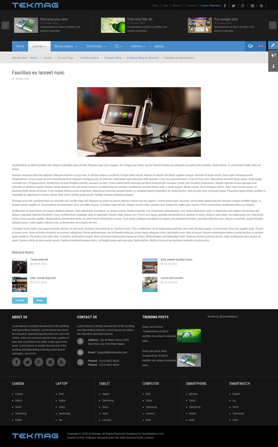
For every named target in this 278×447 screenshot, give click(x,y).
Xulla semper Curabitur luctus (176, 259)
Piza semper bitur (226, 19)
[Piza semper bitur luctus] (200, 25)
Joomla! (71, 437)
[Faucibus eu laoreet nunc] (139, 121)
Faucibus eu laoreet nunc (38, 73)
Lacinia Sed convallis (172, 278)
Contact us (192, 5)
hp (60, 420)
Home (155, 5)
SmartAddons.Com (153, 433)
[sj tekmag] (35, 5)
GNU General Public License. (137, 437)
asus (105, 413)
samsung (20, 413)
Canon (19, 393)
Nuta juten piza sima (54, 19)
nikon (18, 400)
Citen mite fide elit (139, 19)
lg (234, 400)
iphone (193, 393)
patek (18, 420)
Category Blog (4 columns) (143, 57)
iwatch (236, 393)
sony (18, 407)
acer (148, 420)
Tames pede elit (39, 259)
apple (62, 400)
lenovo (106, 420)
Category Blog (112, 57)
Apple (105, 393)
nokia (192, 413)
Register (215, 5)
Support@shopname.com (112, 352)
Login (204, 5)
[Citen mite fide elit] (113, 25)
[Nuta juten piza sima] (26, 25)
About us (177, 5)
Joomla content (89, 57)
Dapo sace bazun (152, 326)
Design (39, 300)
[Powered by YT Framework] (35, 435)
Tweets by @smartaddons (222, 316)
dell (61, 393)
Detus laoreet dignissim (43, 278)
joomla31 (19, 300)
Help (165, 5)
